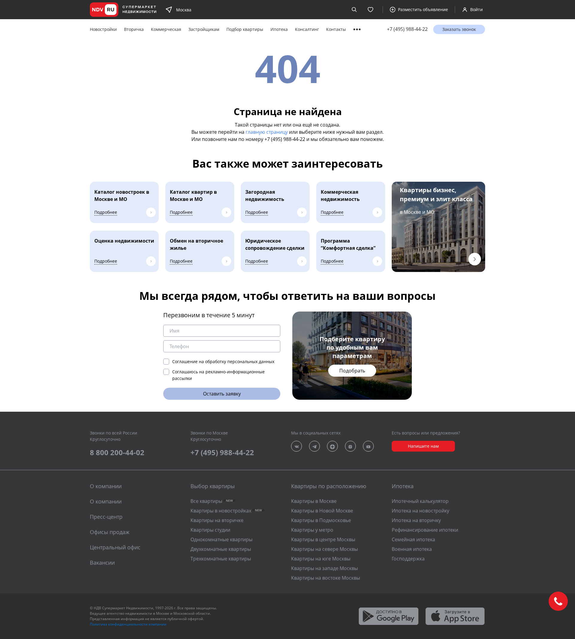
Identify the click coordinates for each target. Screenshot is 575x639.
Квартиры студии (210, 530)
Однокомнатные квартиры (221, 539)
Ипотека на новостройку (420, 510)
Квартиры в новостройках (226, 510)
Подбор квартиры (244, 29)
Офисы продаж (109, 532)
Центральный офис (115, 547)
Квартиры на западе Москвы (324, 568)
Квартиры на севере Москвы (324, 549)
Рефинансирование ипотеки (425, 530)
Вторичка (134, 29)
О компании (106, 501)
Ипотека (279, 29)
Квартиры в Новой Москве (322, 510)
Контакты (336, 29)
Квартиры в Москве (314, 501)
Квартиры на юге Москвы (320, 558)
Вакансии (102, 562)
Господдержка (408, 558)
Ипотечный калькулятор (420, 501)
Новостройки (103, 29)
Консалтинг (307, 29)
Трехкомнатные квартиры (220, 558)
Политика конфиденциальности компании (128, 624)
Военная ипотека (412, 549)
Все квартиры (211, 501)
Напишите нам (423, 446)
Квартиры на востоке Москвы (325, 578)
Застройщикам (203, 29)
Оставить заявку (222, 393)
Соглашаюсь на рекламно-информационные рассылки (218, 375)
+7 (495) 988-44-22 (407, 29)
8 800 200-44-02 (117, 452)
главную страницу (267, 132)
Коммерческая (166, 29)
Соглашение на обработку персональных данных (223, 361)
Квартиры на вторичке (216, 520)
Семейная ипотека (413, 539)
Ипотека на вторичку (416, 520)
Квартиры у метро (312, 530)
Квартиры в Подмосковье (321, 520)
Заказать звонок (459, 29)
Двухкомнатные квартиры (220, 549)
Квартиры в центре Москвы (323, 539)
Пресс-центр (106, 516)
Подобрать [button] (352, 370)
